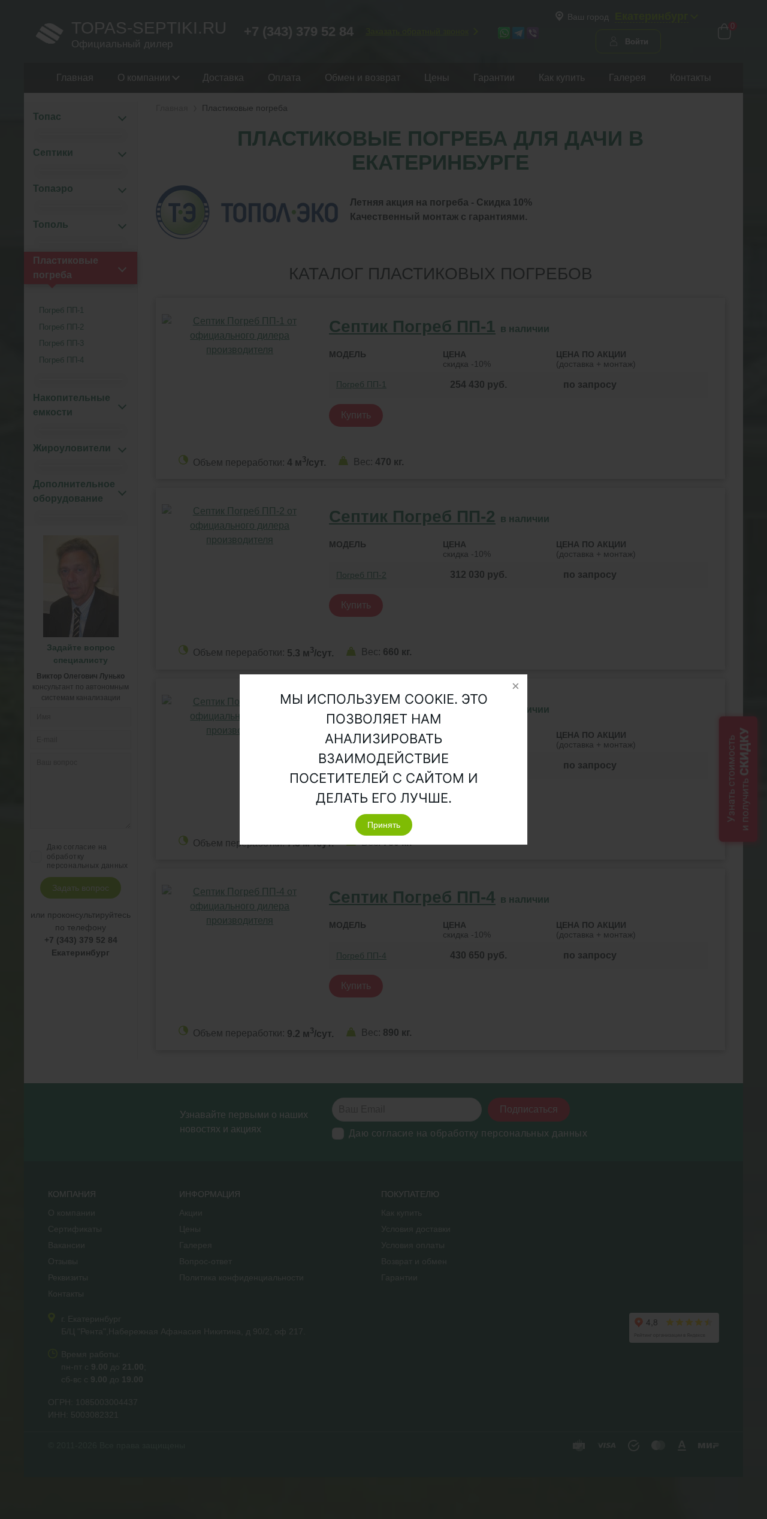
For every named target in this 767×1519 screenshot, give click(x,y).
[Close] (515, 686)
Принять (383, 825)
